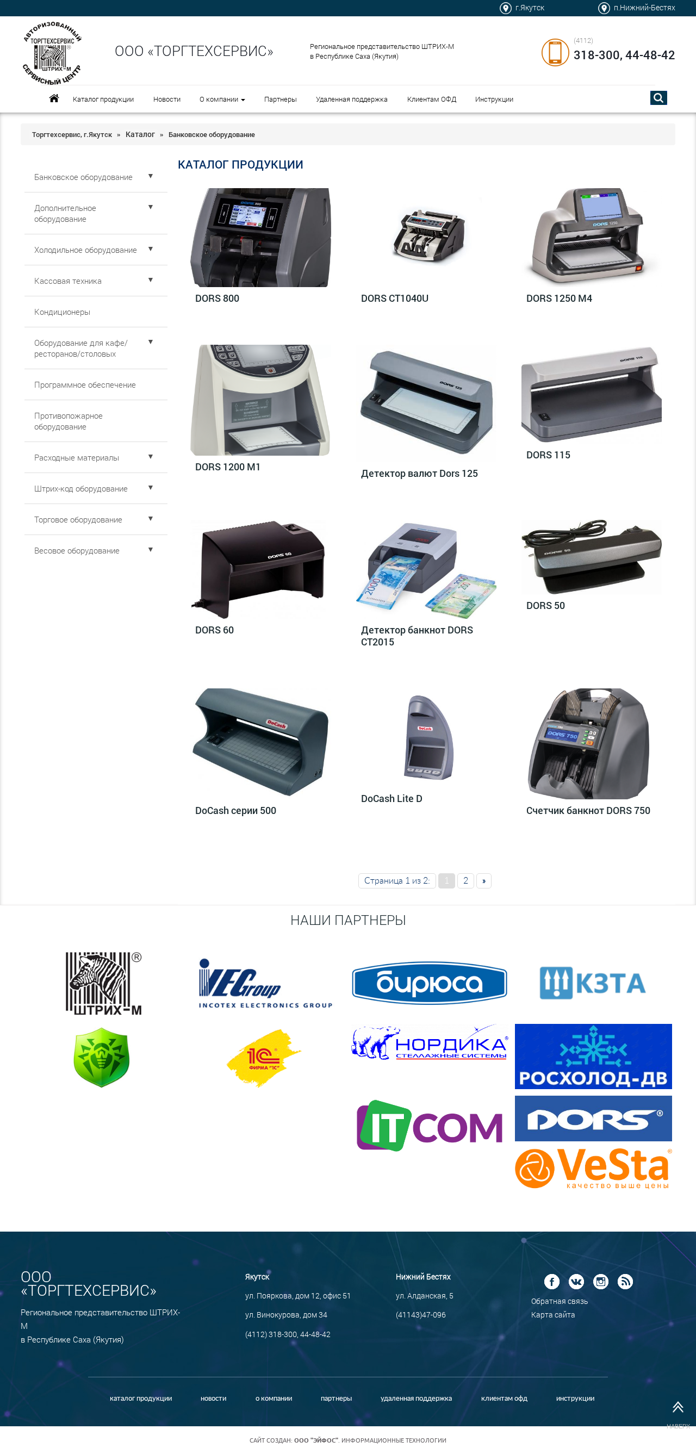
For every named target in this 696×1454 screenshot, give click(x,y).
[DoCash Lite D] (426, 737)
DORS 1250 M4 (559, 298)
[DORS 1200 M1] (260, 400)
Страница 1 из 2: (397, 881)
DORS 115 (548, 454)
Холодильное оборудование (94, 249)
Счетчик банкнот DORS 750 (588, 810)
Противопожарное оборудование (68, 421)
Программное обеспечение (85, 384)
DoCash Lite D (391, 798)
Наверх (678, 1426)
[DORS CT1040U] (426, 237)
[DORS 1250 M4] (591, 237)
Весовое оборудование (94, 550)
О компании (220, 99)
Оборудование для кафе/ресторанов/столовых (94, 347)
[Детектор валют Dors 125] (426, 403)
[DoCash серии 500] (260, 744)
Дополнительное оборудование (94, 212)
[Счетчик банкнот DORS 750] (591, 744)
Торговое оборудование (94, 519)
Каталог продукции (103, 99)
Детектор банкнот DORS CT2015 (417, 635)
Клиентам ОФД (431, 99)
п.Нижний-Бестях (644, 7)
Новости (167, 99)
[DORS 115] (591, 394)
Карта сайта (553, 1314)
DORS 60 (214, 629)
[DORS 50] (591, 557)
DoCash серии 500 (235, 810)
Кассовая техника (94, 280)
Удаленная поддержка (352, 99)
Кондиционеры (62, 311)
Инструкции (494, 99)
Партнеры (280, 99)
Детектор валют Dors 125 (419, 473)
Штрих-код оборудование (94, 488)
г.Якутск (529, 7)
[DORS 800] (260, 237)
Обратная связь (559, 1301)
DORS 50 (545, 605)
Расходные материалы (94, 457)
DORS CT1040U (394, 298)
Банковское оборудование (94, 176)
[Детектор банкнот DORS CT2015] (426, 569)
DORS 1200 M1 (228, 466)
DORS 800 (217, 298)
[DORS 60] (260, 569)
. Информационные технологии (370, 1440)
